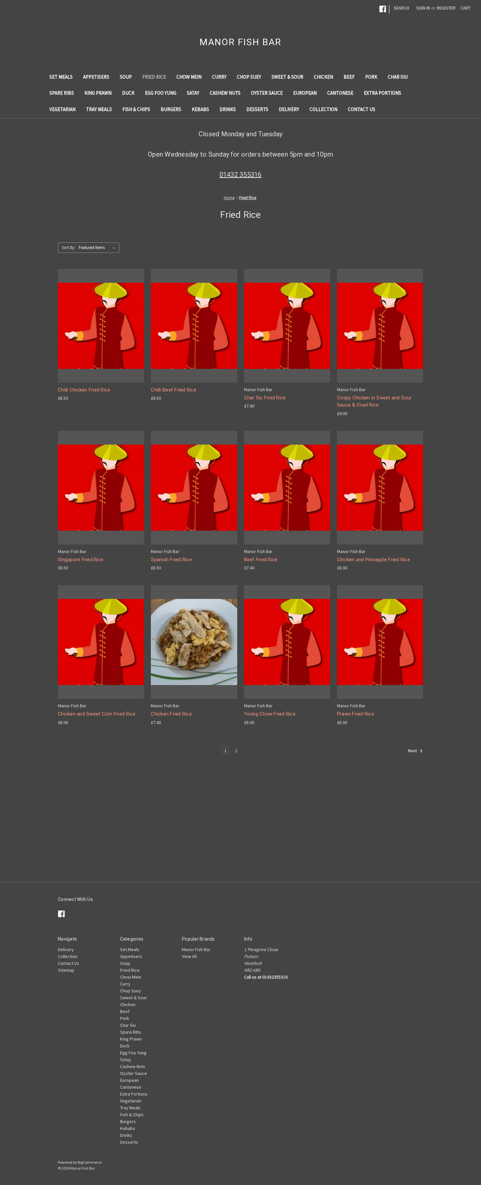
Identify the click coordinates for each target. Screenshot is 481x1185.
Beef (349, 77)
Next (413, 751)
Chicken (323, 77)
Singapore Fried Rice (80, 560)
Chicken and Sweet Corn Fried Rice (96, 714)
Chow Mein (189, 77)
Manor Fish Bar (196, 949)
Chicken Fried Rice (171, 714)
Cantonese (340, 93)
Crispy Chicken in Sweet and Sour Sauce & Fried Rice (374, 401)
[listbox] (98, 248)
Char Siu (398, 77)
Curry (219, 77)
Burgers (171, 109)
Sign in (423, 8)
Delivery (289, 109)
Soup (126, 77)
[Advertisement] (240, 836)
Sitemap (66, 970)
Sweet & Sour (287, 77)
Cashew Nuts (225, 93)
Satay (193, 93)
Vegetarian (62, 109)
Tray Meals (99, 109)
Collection (323, 109)
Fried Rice (154, 77)
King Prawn (98, 93)
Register (446, 8)
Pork (371, 77)
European (305, 93)
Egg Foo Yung (160, 93)
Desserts (257, 109)
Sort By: (68, 247)
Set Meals (61, 77)
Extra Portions (382, 93)
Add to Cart (101, 331)
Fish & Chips (136, 109)
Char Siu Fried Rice (265, 398)
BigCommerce (89, 1162)
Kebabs (200, 109)
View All (189, 956)
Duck (128, 93)
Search (401, 8)
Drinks (228, 109)
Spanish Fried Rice (171, 560)
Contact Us (361, 109)
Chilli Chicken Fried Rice (84, 390)
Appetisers (96, 77)
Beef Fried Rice (261, 560)
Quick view (100, 319)
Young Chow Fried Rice (269, 714)
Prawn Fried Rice (355, 714)
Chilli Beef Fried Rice (173, 390)
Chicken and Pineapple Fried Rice (373, 560)
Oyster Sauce (267, 93)
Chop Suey (249, 77)
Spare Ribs (61, 93)
